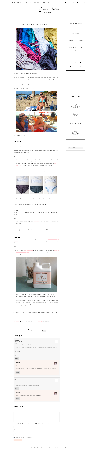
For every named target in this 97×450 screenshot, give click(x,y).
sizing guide (36, 221)
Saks (75, 112)
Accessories (75, 126)
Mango (75, 105)
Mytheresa (76, 107)
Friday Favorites (75, 130)
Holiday (75, 131)
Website (15, 433)
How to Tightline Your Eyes (26, 321)
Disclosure (52, 447)
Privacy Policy (34, 447)
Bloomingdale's (75, 103)
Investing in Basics (46, 321)
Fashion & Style (75, 129)
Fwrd (75, 104)
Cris (15, 379)
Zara (75, 115)
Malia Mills (31, 88)
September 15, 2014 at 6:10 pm (20, 364)
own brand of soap (29, 250)
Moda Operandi (75, 106)
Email (15, 429)
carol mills (17, 340)
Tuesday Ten (75, 135)
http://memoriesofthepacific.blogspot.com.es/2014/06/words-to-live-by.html (27, 385)
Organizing (75, 133)
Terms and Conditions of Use (43, 447)
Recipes (75, 134)
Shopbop (75, 114)
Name (15, 425)
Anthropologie (75, 100)
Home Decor (75, 132)
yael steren (18, 362)
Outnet (76, 108)
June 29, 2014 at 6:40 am (18, 381)
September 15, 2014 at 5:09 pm (19, 341)
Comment (15, 410)
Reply (16, 358)
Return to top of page (26, 447)
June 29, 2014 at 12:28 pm (20, 393)
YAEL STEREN (48, 9)
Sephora (75, 113)
